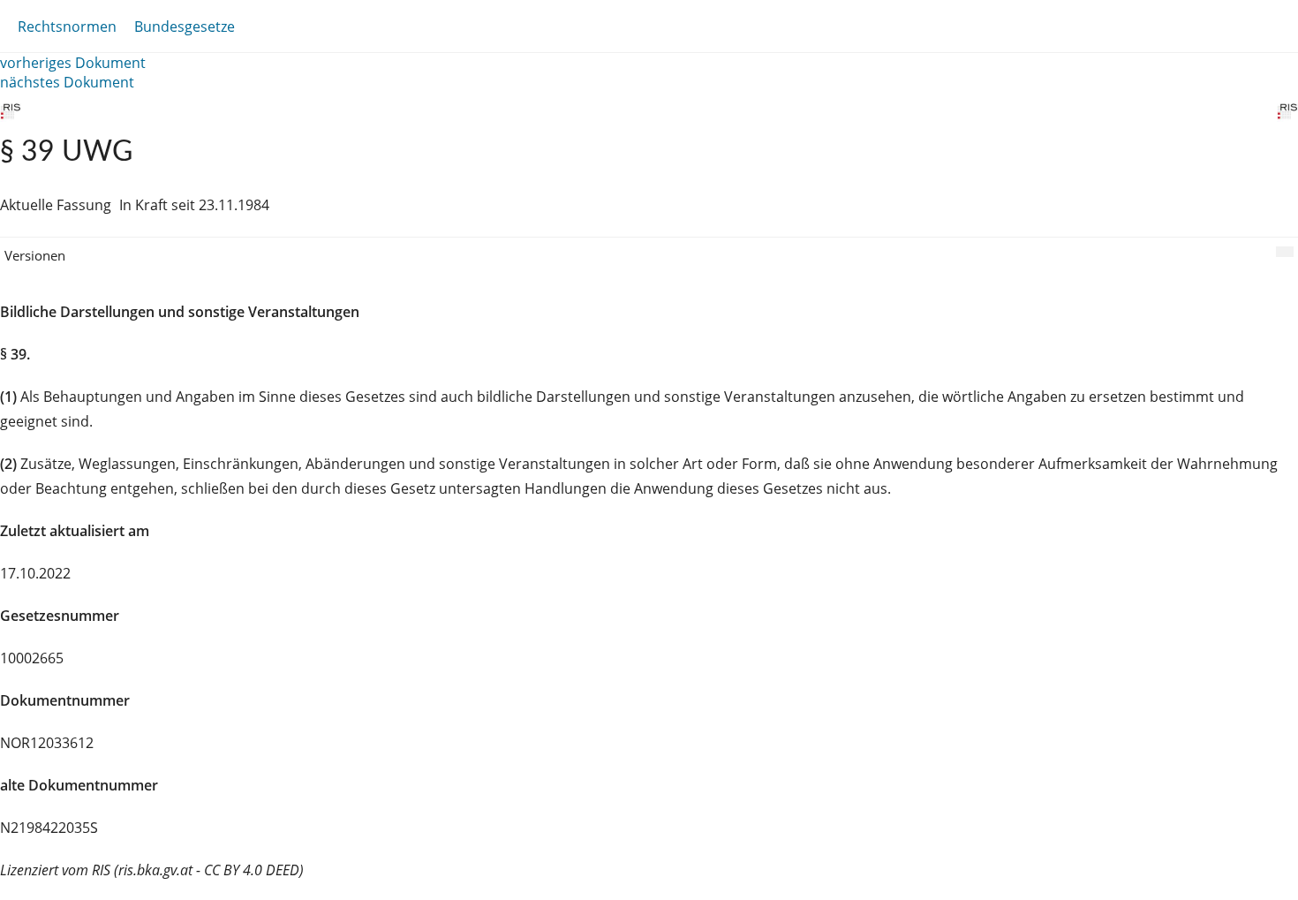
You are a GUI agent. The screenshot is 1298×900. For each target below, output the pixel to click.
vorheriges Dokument (73, 62)
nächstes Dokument (67, 82)
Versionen (34, 255)
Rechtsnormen (67, 26)
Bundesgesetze (184, 26)
